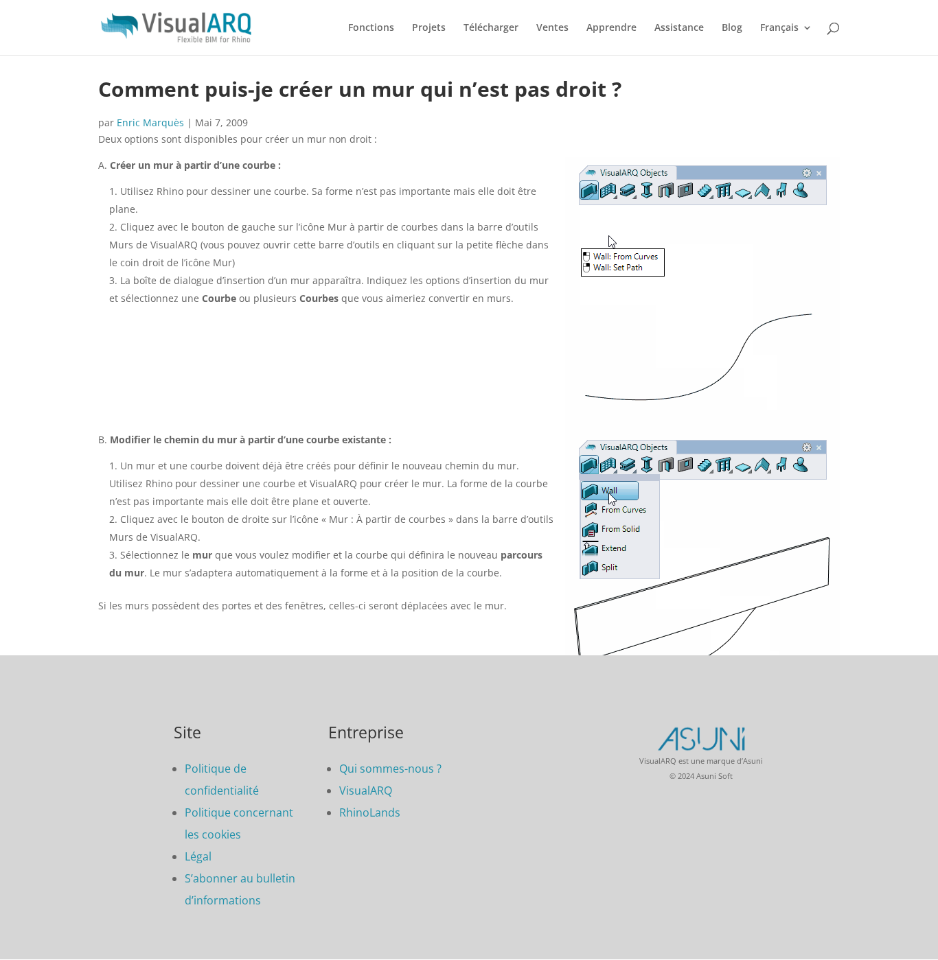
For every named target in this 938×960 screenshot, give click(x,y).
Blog (732, 28)
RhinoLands (369, 812)
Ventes (552, 28)
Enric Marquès (150, 122)
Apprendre (611, 28)
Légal (198, 856)
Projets (429, 28)
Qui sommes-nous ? (390, 768)
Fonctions (371, 28)
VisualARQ (365, 790)
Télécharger (491, 28)
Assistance (679, 28)
